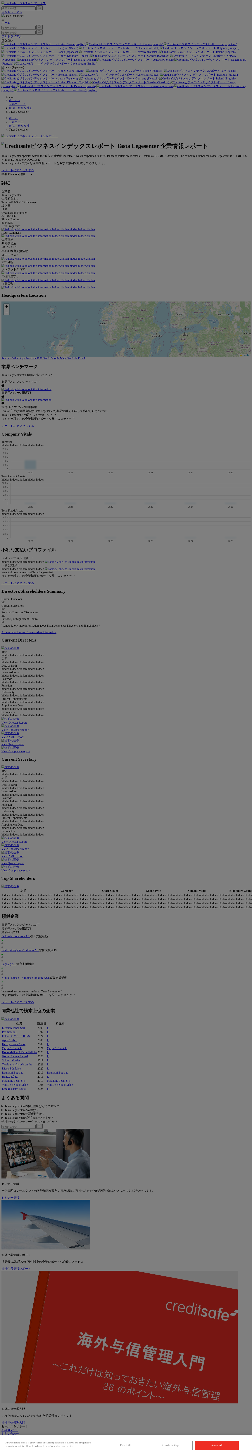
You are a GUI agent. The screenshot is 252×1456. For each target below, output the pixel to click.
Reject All (125, 1445)
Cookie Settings (170, 1445)
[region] (126, 1445)
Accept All (216, 1445)
